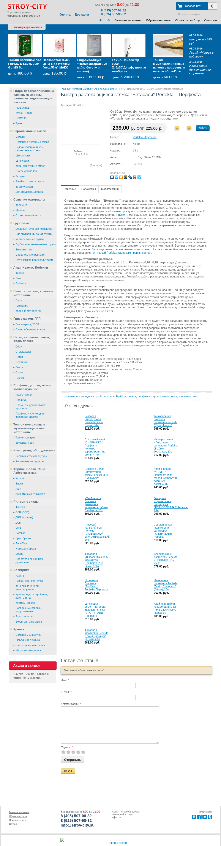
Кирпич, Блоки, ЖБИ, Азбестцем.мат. (29, 471)
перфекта (144, 396)
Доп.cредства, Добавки (30, 191)
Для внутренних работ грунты (34, 234)
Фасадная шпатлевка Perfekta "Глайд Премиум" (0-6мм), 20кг (96, 635)
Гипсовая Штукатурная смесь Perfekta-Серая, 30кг (94, 421)
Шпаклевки (22, 160)
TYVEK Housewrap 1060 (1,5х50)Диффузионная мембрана (129, 65)
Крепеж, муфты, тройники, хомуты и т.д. (32, 596)
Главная (65, 89)
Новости (202, 27)
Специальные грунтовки (30, 254)
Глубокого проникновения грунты (36, 244)
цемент (122, 214)
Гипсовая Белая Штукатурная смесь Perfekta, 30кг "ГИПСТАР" (96, 473)
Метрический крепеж (28, 650)
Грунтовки (21, 223)
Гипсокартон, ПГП (27, 318)
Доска (19, 553)
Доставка (82, 14)
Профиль (21, 399)
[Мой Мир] (126, 176)
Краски (20, 273)
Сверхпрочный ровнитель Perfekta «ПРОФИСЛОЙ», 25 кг (165, 559)
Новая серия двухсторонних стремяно (200, 69)
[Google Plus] (135, 176)
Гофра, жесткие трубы (29, 580)
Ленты (20, 367)
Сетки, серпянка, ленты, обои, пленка (31, 339)
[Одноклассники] (121, 176)
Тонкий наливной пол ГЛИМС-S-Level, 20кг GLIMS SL (24, 63)
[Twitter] (117, 176)
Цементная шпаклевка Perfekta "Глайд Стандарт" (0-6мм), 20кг (165, 585)
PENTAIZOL (23, 107)
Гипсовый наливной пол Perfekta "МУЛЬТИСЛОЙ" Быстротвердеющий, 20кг (97, 532)
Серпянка (22, 362)
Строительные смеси (29, 131)
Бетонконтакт (24, 249)
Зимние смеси (24, 186)
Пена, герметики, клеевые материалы (33, 293)
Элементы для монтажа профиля (30, 407)
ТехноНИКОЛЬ (24, 113)
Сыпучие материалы (29, 199)
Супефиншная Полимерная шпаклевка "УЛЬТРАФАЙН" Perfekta (163, 530)
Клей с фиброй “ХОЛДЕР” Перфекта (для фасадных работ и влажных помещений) (165, 476)
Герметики (22, 305)
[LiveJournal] (130, 176)
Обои (19, 346)
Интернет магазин (82, 89)
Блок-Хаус (22, 543)
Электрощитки (24, 616)
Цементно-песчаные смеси (32, 141)
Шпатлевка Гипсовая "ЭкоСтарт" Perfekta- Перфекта (96, 585)
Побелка (21, 283)
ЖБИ (19, 488)
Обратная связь (158, 20)
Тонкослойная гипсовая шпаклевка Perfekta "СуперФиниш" (165, 421)
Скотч (19, 372)
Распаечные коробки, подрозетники (29, 610)
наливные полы (188, 396)
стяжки (132, 396)
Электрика (21, 570)
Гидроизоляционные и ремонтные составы (29, 149)
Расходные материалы (30, 461)
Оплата (65, 14)
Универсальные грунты (30, 239)
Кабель (20, 575)
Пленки (20, 377)
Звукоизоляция (25, 442)
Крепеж (19, 629)
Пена (19, 300)
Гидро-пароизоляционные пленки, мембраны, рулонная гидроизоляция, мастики (33, 96)
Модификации (110, 189)
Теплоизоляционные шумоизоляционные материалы (29, 428)
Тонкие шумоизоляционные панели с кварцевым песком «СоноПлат (169, 65)
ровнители (71, 396)
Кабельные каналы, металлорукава (28, 588)
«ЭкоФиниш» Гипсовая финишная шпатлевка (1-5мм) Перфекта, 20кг (96, 504)
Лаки (18, 278)
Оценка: (67, 747)
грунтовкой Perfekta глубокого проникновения (121, 252)
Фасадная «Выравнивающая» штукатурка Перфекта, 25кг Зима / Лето (97, 560)
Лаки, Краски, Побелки (30, 267)
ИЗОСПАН (22, 118)
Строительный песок (28, 215)
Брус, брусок (23, 538)
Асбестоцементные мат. (30, 493)
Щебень (20, 210)
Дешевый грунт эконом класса (34, 228)
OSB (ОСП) (22, 512)
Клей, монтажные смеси (30, 165)
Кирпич (20, 478)
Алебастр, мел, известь (30, 181)
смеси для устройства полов (96, 396)
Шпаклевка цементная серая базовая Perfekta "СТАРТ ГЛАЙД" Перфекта (95, 609)
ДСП (18, 522)
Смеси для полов (26, 171)
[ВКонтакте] (112, 176)
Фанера (20, 507)
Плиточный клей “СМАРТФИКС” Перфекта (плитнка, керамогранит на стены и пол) (95, 447)
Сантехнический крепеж (30, 645)
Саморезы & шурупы (28, 634)
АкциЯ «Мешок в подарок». (201, 54)
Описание (70, 189)
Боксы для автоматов (29, 621)
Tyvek (19, 123)
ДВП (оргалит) (24, 517)
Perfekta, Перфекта (144, 137)
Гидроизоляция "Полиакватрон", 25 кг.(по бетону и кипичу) (92, 65)
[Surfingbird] (139, 176)
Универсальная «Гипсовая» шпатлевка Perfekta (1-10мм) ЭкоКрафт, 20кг (166, 445)
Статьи (210, 20)
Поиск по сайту (187, 20)
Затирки (20, 176)
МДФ (18, 527)
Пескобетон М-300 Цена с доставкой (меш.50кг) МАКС (56, 63)
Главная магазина (128, 20)
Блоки (19, 483)
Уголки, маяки (24, 394)
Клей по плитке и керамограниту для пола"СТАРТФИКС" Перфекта (165, 608)
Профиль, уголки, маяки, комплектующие (32, 387)
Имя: (65, 680)
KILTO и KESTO (118, 843)
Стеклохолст (23, 351)
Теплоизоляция (25, 437)
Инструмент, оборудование (34, 450)
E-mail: (66, 692)
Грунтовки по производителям (34, 259)
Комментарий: (71, 704)
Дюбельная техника (28, 640)
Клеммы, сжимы (25, 602)
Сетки (19, 356)
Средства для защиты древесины (29, 561)
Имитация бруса (26, 548)
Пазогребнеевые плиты (30, 329)
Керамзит (21, 205)
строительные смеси (164, 396)
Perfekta (121, 396)
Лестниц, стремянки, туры (31, 456)
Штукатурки (23, 155)
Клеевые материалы (28, 310)
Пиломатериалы (26, 501)
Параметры (88, 189)
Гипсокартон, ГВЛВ (27, 324)
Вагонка (20, 533)
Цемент (20, 136)
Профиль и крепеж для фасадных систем (30, 415)
